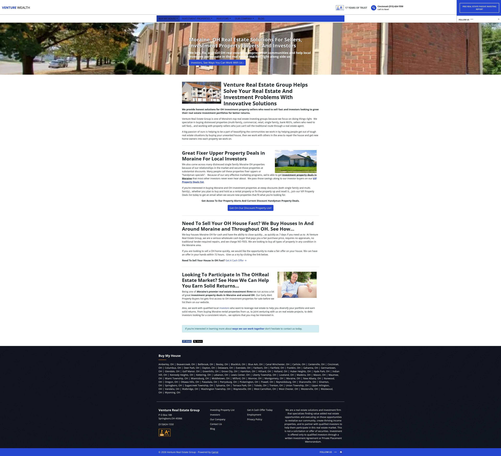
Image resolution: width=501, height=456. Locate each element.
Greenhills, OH (210, 371)
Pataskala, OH (209, 381)
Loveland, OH (286, 374)
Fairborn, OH (260, 367)
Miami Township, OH (176, 378)
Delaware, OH (225, 367)
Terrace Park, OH (242, 385)
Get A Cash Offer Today (260, 409)
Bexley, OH (222, 364)
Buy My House (167, 18)
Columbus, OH (173, 367)
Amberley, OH (166, 364)
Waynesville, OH (242, 388)
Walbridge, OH (190, 388)
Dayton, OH (208, 367)
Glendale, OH (172, 371)
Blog (261, 18)
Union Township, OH (297, 385)
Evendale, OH (243, 367)
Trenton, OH (276, 385)
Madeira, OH (304, 374)
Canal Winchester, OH (278, 364)
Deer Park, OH (191, 367)
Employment (254, 414)
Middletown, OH (221, 378)
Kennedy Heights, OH (181, 374)
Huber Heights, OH (300, 371)
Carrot (214, 452)
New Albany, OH (312, 378)
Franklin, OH (293, 367)
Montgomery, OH (273, 378)
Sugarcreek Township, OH (199, 385)
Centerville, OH (316, 364)
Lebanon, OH (221, 374)
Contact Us (216, 424)
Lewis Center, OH (240, 374)
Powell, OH (267, 381)
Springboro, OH (173, 385)
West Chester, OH (288, 388)
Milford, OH (238, 378)
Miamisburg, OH (200, 378)
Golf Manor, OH (191, 371)
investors (224, 308)
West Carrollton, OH (265, 388)
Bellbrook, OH (205, 364)
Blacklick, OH (238, 364)
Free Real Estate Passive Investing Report (479, 7)
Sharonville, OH (307, 381)
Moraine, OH (293, 378)
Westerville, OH (309, 388)
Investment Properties (196, 18)
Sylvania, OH (223, 385)
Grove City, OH (229, 371)
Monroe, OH (255, 378)
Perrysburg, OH (228, 381)
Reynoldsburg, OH (286, 381)
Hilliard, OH (264, 371)
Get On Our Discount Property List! (250, 208)
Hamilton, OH (247, 371)
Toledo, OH (260, 385)
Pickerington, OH (249, 381)
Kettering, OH (203, 374)
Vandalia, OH (172, 388)
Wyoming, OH (172, 392)
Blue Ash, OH (255, 364)
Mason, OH (319, 374)
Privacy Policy (254, 419)
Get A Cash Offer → (236, 260)
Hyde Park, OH (322, 371)
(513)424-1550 (166, 424)
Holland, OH (280, 371)
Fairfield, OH (277, 367)
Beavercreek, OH (186, 364)
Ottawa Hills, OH (190, 381)
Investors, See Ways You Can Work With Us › (217, 62)
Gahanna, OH (310, 367)
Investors (222, 18)
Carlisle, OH (298, 364)
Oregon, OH (171, 381)
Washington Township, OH (215, 388)
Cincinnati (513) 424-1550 (390, 8)
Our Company (243, 18)
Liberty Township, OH (264, 374)
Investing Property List (222, 409)
